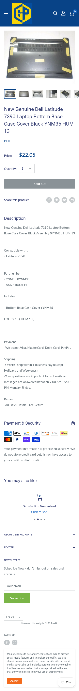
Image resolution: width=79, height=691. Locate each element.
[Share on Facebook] (49, 200)
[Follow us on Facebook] (7, 642)
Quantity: (10, 168)
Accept (14, 680)
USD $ (10, 617)
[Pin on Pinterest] (57, 200)
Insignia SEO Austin (46, 623)
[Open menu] (6, 13)
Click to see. (39, 512)
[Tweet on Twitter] (64, 200)
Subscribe (17, 598)
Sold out (40, 183)
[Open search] (55, 13)
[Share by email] (72, 200)
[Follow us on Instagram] (14, 642)
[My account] (63, 13)
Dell (7, 141)
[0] (71, 13)
